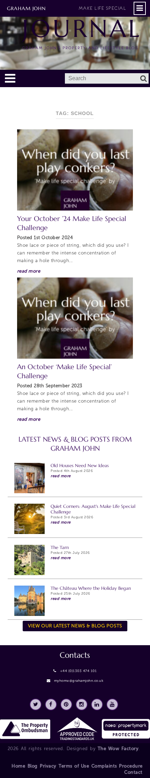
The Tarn (60, 547)
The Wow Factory (118, 748)
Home (18, 766)
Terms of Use (74, 766)
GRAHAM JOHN (66, 8)
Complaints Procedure (117, 766)
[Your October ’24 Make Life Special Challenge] (75, 170)
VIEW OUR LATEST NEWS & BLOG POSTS (75, 626)
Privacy (48, 766)
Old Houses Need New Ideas (80, 465)
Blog (33, 766)
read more (28, 271)
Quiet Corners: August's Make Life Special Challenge (93, 509)
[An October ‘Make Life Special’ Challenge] (75, 318)
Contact (133, 772)
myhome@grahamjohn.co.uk (79, 681)
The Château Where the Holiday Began (91, 588)
